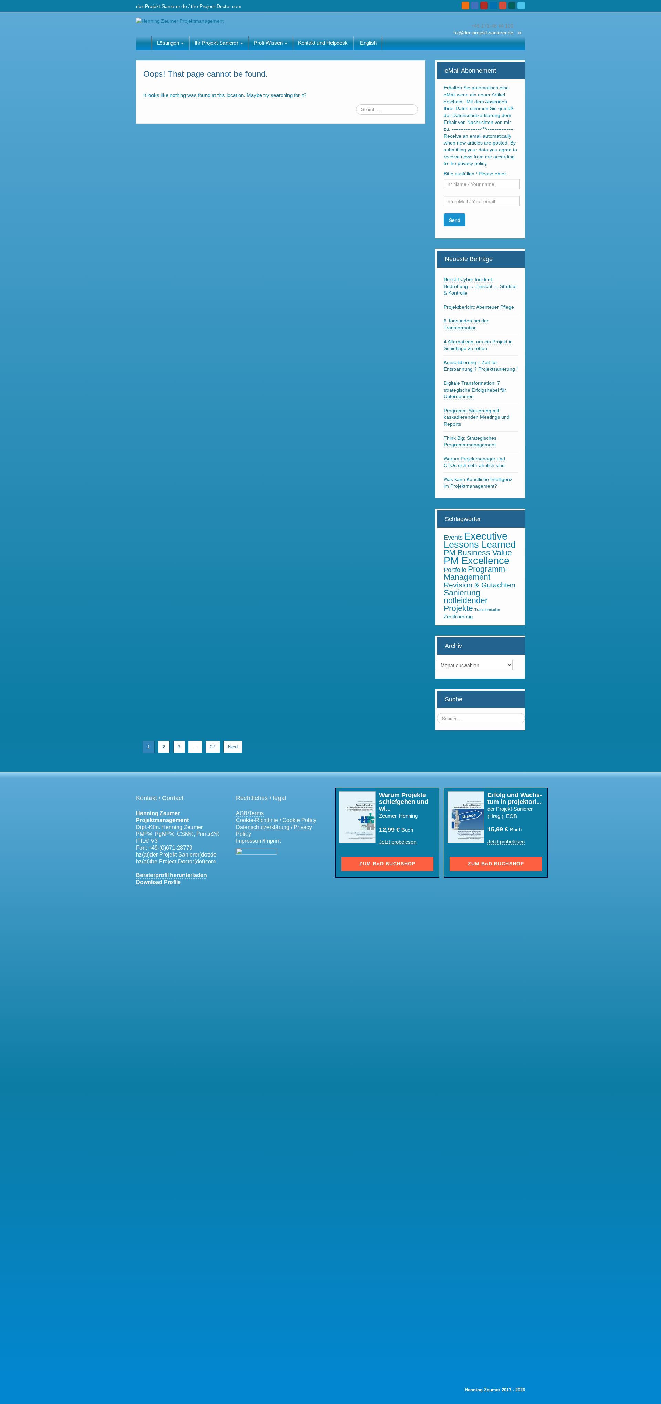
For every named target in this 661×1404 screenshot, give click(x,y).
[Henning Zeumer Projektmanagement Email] (475, 5)
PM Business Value (478, 553)
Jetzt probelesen (397, 842)
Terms (256, 813)
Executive (485, 536)
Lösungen (168, 43)
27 (213, 746)
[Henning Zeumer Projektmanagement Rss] (465, 5)
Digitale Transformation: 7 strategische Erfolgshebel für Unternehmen (475, 389)
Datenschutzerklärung (263, 827)
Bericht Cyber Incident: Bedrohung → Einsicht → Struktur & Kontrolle (480, 286)
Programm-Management (476, 573)
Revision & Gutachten (479, 585)
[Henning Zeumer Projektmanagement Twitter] (521, 5)
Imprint (272, 841)
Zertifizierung (458, 616)
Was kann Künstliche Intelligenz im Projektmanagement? (478, 483)
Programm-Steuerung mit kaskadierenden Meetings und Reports (477, 417)
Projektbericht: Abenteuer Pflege (479, 307)
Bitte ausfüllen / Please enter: (475, 174)
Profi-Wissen (269, 43)
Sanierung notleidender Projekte (466, 600)
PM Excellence (477, 560)
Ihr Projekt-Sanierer (217, 43)
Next (233, 746)
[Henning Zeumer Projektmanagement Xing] (512, 5)
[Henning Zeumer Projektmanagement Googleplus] (502, 5)
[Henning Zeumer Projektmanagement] (180, 20)
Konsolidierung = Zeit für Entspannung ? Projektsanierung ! (481, 366)
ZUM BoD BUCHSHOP (387, 863)
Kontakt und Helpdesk (323, 43)
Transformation (487, 610)
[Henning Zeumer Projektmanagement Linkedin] (493, 5)
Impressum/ (250, 841)
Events (453, 537)
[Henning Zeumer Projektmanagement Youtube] (484, 5)
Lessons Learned (480, 545)
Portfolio (455, 569)
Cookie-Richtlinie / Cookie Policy (276, 820)
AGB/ (242, 813)
